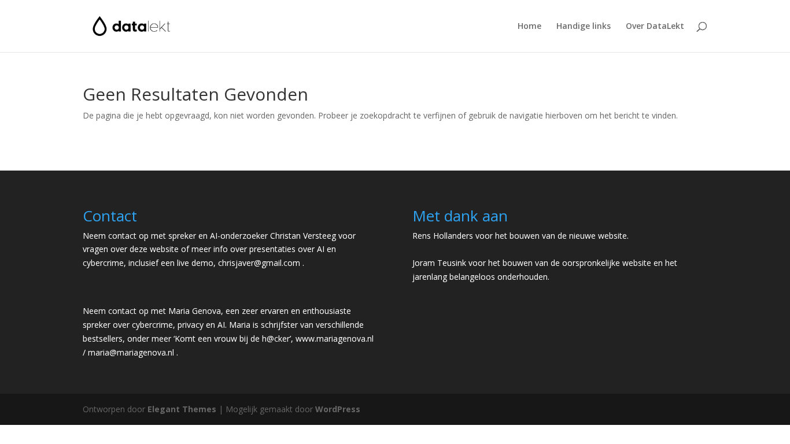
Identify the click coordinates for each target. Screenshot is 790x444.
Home (529, 26)
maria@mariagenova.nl (131, 352)
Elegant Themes (181, 409)
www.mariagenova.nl (335, 338)
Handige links (583, 26)
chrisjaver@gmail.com (259, 262)
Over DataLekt (655, 26)
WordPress (337, 409)
